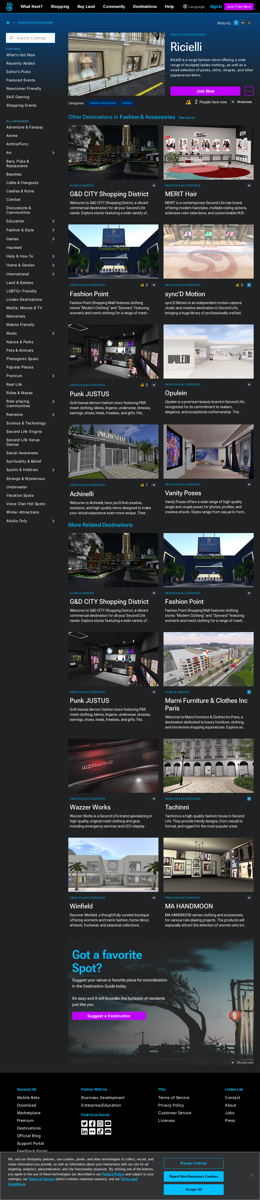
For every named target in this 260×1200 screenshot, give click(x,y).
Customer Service (174, 1112)
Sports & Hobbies (22, 469)
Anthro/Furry (17, 144)
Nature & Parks (19, 342)
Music (11, 333)
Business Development (102, 1097)
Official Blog (29, 1135)
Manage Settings (193, 1163)
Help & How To (19, 256)
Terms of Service (173, 1097)
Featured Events (20, 80)
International (17, 274)
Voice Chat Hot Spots (25, 504)
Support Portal (30, 1143)
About (230, 1105)
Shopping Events (21, 105)
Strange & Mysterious (25, 478)
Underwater (16, 487)
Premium (14, 376)
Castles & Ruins (20, 191)
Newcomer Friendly (23, 88)
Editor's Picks (18, 71)
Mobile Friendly (20, 324)
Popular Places (19, 367)
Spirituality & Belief (23, 461)
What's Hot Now (20, 55)
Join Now (205, 91)
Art (9, 152)
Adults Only (16, 521)
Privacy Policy (171, 1105)
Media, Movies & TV (24, 308)
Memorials (15, 316)
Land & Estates (19, 282)
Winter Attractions (22, 512)
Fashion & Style (20, 230)
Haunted (14, 247)
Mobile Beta (28, 1097)
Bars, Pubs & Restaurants (17, 163)
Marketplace (29, 1112)
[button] (32, 6)
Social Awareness (22, 453)
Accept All (194, 1189)
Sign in (216, 6)
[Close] (251, 1175)
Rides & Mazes (19, 393)
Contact (232, 1097)
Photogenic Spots (22, 358)
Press (230, 1120)
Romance (14, 414)
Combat (13, 199)
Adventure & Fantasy (24, 127)
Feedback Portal (32, 1151)
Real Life (14, 384)
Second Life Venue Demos (23, 442)
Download (26, 1105)
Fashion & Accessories (35, 22)
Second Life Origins (24, 431)
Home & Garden (20, 265)
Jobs (229, 1112)
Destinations (29, 1128)
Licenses (166, 1120)
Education (15, 221)
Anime (12, 135)
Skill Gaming (17, 97)
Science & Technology (26, 423)
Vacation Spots (20, 495)
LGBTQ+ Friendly (21, 291)
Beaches (14, 174)
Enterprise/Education (101, 1105)
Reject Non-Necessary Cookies (193, 1176)
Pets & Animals (19, 350)
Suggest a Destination (109, 1015)
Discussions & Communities (18, 210)
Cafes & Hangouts (22, 182)
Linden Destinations (24, 299)
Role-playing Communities (18, 403)
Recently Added (20, 63)
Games (12, 239)
